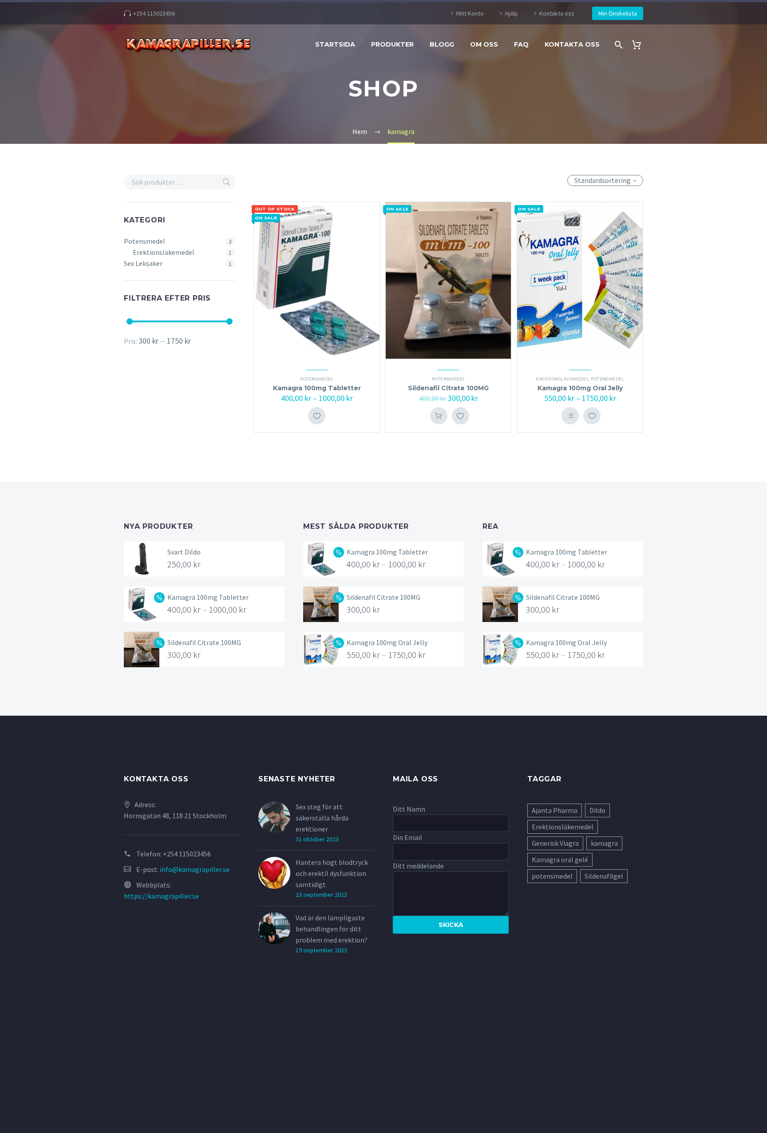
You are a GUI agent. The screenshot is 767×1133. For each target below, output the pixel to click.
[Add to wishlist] (316, 415)
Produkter (392, 44)
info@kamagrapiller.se (194, 869)
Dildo (597, 810)
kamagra (604, 843)
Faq (521, 44)
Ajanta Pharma (554, 810)
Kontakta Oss (572, 44)
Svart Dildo (184, 551)
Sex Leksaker (143, 263)
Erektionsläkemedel (163, 252)
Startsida (335, 44)
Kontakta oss (556, 13)
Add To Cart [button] (438, 415)
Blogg (442, 44)
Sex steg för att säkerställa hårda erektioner (322, 817)
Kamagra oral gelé (560, 859)
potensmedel (552, 876)
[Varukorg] (640, 44)
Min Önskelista (617, 13)
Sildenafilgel (604, 876)
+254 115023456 (154, 13)
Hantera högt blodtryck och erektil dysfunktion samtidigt (332, 873)
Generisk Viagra (555, 843)
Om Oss (484, 44)
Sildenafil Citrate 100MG (448, 388)
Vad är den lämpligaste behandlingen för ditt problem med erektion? (332, 928)
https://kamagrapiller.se (161, 895)
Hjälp (511, 13)
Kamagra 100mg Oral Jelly (580, 388)
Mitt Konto (470, 13)
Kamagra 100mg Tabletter (317, 388)
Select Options (570, 415)
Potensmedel (144, 241)
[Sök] (617, 44)
